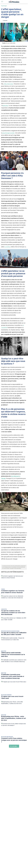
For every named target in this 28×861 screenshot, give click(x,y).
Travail (3, 589)
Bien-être (3, 651)
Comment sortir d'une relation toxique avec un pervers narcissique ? (14, 740)
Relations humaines (6, 694)
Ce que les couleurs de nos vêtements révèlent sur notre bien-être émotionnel (13, 612)
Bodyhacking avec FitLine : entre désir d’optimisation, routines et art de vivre (13, 718)
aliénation (5, 105)
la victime (7, 247)
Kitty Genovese (8, 84)
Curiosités (4, 609)
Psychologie (4, 5)
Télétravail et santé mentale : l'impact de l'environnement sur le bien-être (13, 654)
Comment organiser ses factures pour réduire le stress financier (12, 591)
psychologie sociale (8, 133)
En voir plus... (14, 746)
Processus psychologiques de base (10, 631)
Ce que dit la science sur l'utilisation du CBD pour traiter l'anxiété (13, 633)
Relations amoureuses (7, 736)
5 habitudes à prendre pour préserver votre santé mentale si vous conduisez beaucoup (12, 676)
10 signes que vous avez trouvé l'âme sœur (12, 697)
